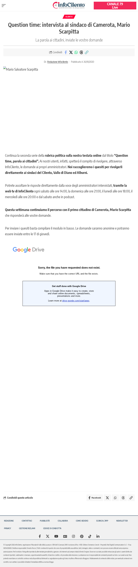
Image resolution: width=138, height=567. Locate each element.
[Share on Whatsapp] (76, 52)
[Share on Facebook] (65, 52)
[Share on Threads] (81, 52)
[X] (47, 536)
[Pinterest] (81, 536)
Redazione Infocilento (57, 61)
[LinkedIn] (98, 536)
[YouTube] (56, 536)
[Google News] (65, 536)
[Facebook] (40, 536)
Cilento (69, 17)
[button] (4, 5)
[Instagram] (73, 536)
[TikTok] (90, 536)
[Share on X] (70, 52)
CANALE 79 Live (115, 5)
